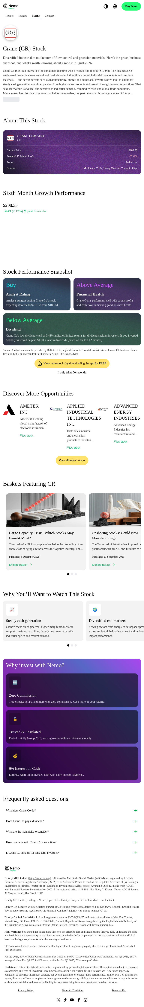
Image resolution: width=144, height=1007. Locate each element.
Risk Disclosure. (13, 949)
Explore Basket (18, 564)
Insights (23, 15)
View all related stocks (72, 460)
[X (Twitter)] (58, 999)
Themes (9, 15)
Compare (49, 15)
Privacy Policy (26, 990)
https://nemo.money (39, 878)
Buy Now (131, 6)
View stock (26, 435)
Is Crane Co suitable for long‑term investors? (32, 852)
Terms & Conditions (72, 990)
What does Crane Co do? (21, 810)
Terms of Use (119, 990)
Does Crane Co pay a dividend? (25, 821)
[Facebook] (78, 999)
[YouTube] (72, 999)
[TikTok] (65, 999)
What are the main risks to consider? (27, 831)
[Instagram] (85, 999)
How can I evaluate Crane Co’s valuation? (31, 842)
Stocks (36, 15)
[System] (106, 6)
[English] (114, 6)
